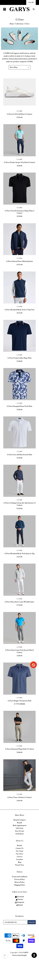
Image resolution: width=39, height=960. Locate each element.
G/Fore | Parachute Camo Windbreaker (19, 602)
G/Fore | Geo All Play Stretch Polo (19, 454)
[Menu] (4, 9)
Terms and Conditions (19, 877)
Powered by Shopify (19, 955)
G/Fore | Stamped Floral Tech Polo (19, 406)
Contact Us (19, 848)
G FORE (19, 111)
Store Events (19, 831)
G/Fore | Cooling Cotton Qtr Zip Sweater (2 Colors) (20, 504)
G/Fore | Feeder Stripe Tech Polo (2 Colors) (19, 162)
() (31, 2)
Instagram (20, 902)
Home (12, 24)
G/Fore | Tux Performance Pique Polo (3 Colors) (19, 212)
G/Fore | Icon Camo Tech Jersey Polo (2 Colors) (19, 651)
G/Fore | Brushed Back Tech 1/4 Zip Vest (19, 310)
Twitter (20, 899)
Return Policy (19, 882)
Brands (19, 823)
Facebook (20, 897)
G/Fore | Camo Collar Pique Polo (20, 358)
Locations (19, 859)
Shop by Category (19, 820)
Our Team (19, 851)
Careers (19, 857)
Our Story (19, 854)
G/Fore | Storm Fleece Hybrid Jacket (19, 261)
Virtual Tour (19, 865)
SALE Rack (19, 834)
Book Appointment (19, 825)
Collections (19, 24)
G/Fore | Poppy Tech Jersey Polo (19, 701)
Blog (19, 862)
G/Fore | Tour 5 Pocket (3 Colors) (19, 797)
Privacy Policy (19, 879)
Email (20, 905)
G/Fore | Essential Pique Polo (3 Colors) (19, 749)
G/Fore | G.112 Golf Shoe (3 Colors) (19, 114)
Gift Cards (19, 828)
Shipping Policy (19, 885)
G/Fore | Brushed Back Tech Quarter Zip (20, 553)
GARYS (25, 952)
